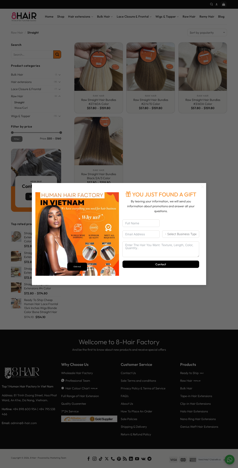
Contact (160, 264)
